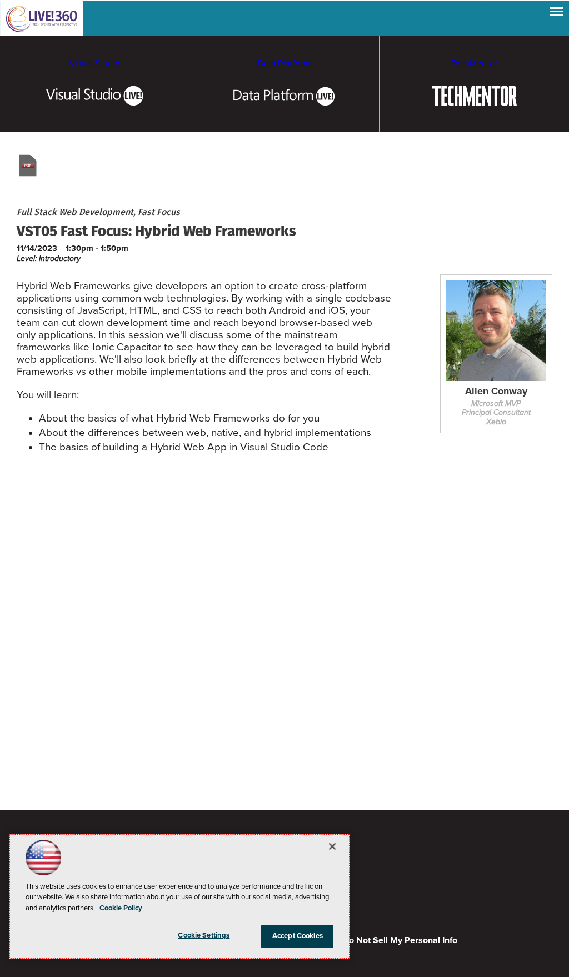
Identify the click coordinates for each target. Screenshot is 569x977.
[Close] (332, 846)
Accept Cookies (297, 935)
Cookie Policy (120, 908)
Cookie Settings (203, 935)
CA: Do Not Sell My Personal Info (391, 940)
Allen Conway (496, 391)
